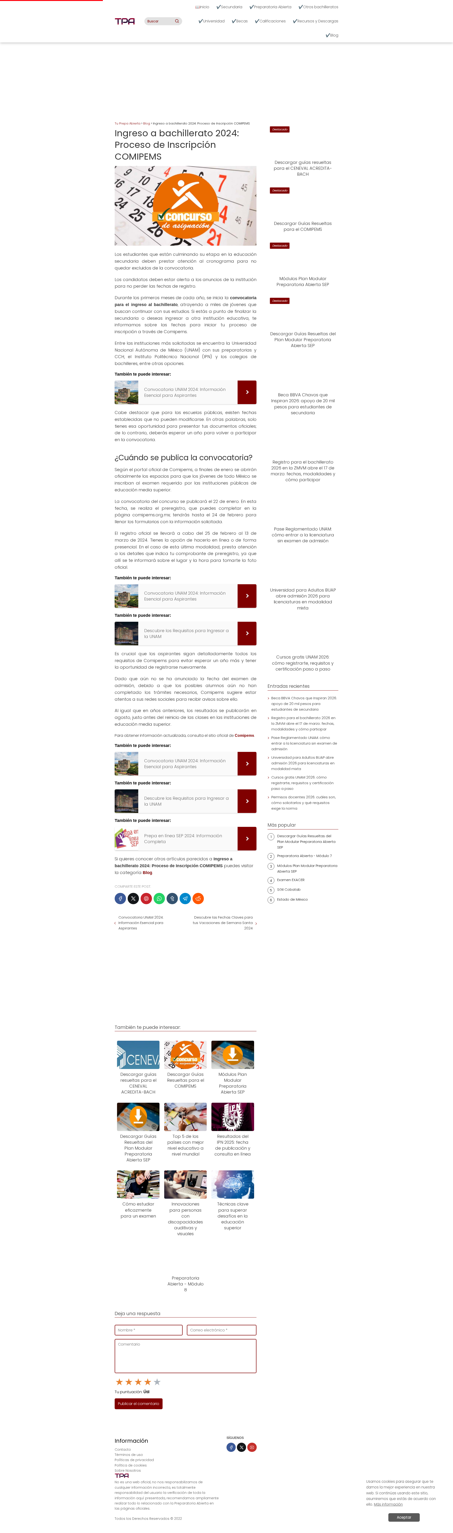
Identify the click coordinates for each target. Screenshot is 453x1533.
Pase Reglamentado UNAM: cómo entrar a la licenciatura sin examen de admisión (304, 743)
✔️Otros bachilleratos (318, 7)
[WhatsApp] (159, 898)
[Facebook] (120, 898)
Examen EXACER (291, 879)
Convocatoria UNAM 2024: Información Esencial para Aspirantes (141, 923)
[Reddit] (198, 898)
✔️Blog (332, 35)
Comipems (244, 735)
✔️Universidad (211, 21)
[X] (133, 898)
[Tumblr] (172, 898)
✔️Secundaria (229, 7)
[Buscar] (177, 21)
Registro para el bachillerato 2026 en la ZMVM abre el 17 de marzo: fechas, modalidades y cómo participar (303, 723)
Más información (388, 1504)
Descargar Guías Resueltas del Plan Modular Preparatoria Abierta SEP (306, 841)
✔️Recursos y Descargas (315, 21)
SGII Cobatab (289, 889)
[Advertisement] (226, 83)
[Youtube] (251, 1447)
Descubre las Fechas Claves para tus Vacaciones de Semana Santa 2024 (222, 923)
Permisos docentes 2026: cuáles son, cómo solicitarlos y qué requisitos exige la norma (303, 803)
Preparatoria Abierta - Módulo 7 (304, 855)
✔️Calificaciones (270, 21)
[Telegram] (185, 898)
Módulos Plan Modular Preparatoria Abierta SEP (307, 868)
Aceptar (404, 1517)
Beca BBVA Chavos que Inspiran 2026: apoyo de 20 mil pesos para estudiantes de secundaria (304, 704)
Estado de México (292, 899)
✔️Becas (240, 21)
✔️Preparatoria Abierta (270, 7)
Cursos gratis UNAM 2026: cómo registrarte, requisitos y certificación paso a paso (302, 783)
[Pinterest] (146, 898)
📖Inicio (202, 7)
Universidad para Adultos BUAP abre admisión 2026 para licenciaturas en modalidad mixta (303, 763)
